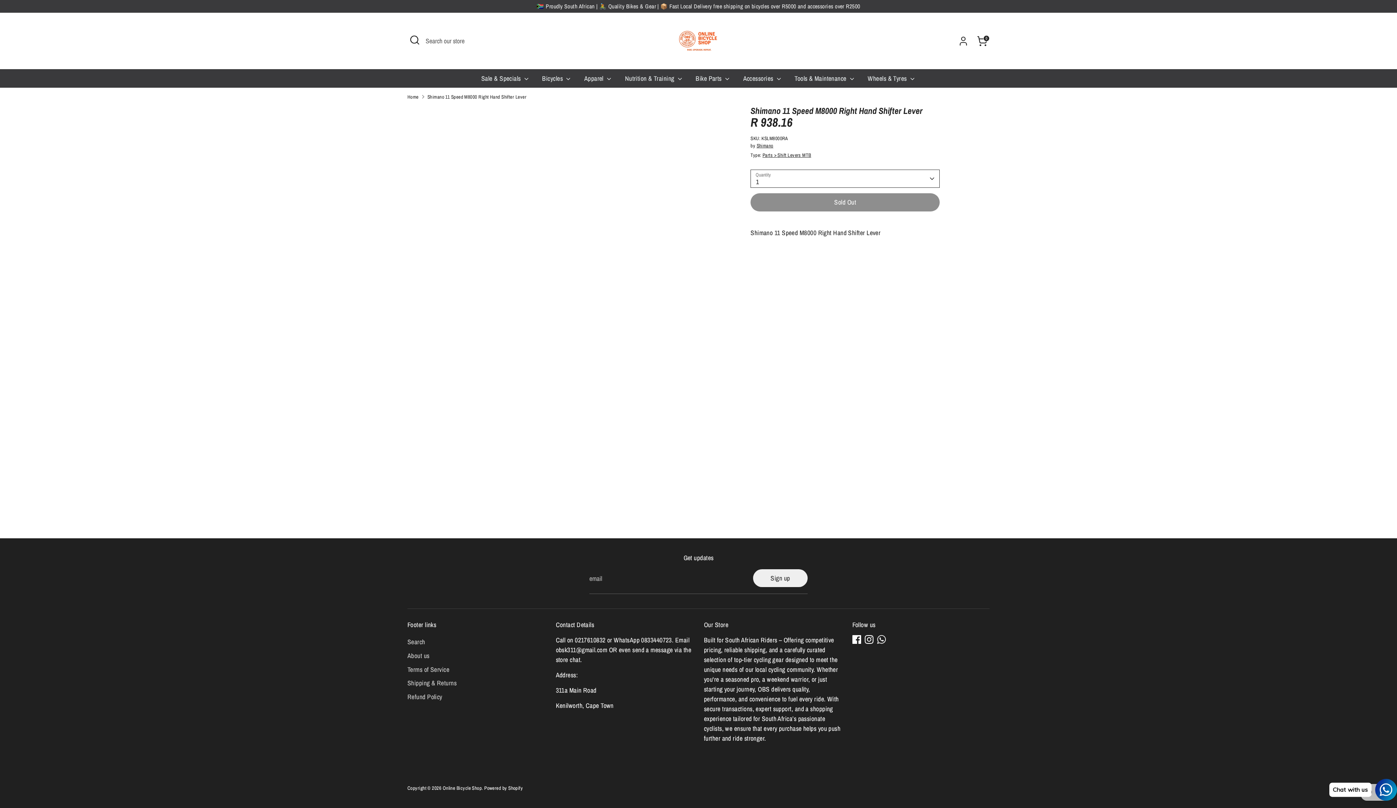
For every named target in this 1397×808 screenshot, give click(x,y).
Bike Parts (709, 78)
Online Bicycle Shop (462, 788)
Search (416, 641)
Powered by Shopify (503, 788)
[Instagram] (869, 639)
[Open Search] (414, 40)
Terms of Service (428, 669)
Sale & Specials (501, 78)
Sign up (780, 578)
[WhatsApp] (881, 639)
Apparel (594, 78)
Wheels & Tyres (888, 78)
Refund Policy (424, 696)
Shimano (765, 145)
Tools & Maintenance (821, 78)
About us (418, 655)
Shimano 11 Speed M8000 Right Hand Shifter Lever (476, 97)
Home (413, 97)
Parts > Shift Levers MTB (787, 155)
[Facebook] (856, 639)
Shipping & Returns (432, 683)
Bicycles (553, 78)
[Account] (963, 41)
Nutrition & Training (650, 78)
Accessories (759, 78)
